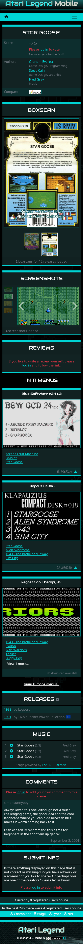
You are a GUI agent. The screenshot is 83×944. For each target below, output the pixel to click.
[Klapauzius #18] (41, 516)
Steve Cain (37, 70)
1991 (7, 717)
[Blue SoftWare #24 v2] (41, 423)
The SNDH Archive (54, 765)
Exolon (11, 646)
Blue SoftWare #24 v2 (42, 394)
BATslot (11, 458)
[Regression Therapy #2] (41, 612)
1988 (7, 709)
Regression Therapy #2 (41, 582)
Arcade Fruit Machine (22, 454)
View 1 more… (18, 663)
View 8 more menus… (41, 684)
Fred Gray (36, 79)
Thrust (11, 654)
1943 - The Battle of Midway (27, 554)
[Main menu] (74, 17)
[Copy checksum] (58, 471)
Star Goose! (14, 462)
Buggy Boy (14, 658)
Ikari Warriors (16, 650)
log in (44, 49)
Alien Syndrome (18, 550)
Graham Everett (41, 61)
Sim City (12, 558)
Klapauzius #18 (41, 486)
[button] (9, 173)
